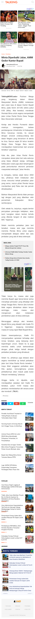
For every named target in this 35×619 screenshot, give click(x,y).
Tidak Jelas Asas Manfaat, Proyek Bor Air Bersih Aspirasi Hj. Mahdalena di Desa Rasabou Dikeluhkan (12, 498)
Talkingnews (22, 615)
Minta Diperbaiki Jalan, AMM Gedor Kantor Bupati (17, 59)
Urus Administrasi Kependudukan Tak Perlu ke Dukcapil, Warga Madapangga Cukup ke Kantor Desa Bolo (12, 508)
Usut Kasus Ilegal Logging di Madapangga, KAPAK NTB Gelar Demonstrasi (11, 487)
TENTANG (8, 606)
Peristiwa (8, 54)
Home (3, 54)
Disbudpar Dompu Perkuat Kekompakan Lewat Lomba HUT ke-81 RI (11, 538)
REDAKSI (17, 606)
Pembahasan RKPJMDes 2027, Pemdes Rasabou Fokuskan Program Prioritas (11, 527)
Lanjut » (30, 593)
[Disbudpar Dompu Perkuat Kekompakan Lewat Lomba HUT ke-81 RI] (29, 539)
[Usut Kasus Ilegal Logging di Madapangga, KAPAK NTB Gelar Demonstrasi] (29, 488)
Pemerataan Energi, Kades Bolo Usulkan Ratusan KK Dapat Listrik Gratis (12, 517)
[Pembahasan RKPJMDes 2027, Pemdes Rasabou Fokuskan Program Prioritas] (29, 529)
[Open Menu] (2, 2)
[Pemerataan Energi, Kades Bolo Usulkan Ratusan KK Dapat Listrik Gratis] (29, 519)
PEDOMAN (27, 606)
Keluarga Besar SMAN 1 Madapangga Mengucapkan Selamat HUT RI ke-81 (20, 572)
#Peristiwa (5, 396)
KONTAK (17, 609)
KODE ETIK (27, 609)
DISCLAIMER (8, 609)
